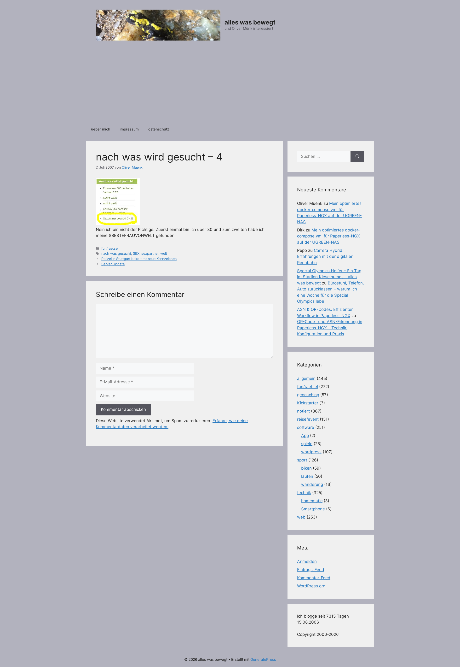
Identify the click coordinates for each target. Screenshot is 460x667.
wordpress (311, 451)
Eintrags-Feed (310, 569)
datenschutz (158, 129)
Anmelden (307, 561)
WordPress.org (311, 586)
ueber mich (100, 129)
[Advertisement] (230, 86)
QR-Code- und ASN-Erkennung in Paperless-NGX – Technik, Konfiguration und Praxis (329, 327)
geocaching (308, 394)
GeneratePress (263, 659)
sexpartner (149, 253)
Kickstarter (307, 403)
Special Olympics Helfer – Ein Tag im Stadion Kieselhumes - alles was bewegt (329, 276)
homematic (311, 500)
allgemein (306, 378)
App (305, 435)
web (301, 517)
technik (304, 492)
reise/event (308, 419)
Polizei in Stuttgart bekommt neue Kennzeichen (139, 259)
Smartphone (313, 509)
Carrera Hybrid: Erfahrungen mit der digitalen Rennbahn (325, 256)
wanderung (312, 484)
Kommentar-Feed (313, 577)
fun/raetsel (109, 248)
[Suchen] (357, 156)
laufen (307, 476)
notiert (303, 411)
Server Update (113, 264)
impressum (129, 129)
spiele (306, 443)
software (305, 427)
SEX (136, 253)
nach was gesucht (116, 253)
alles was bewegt (250, 22)
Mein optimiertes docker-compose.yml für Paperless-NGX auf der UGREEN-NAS (328, 236)
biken (306, 468)
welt (163, 253)
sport (302, 460)
